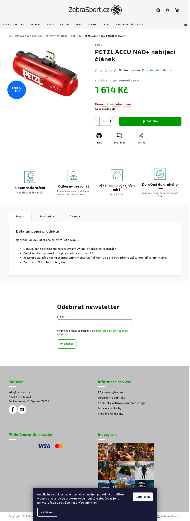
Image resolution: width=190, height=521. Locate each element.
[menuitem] (13, 24)
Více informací (88, 503)
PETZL (98, 45)
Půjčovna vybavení (111, 392)
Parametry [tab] (47, 216)
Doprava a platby (109, 408)
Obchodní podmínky (111, 398)
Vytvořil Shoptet (171, 516)
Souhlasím (143, 497)
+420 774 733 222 (20, 397)
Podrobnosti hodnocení (158, 70)
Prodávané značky (110, 414)
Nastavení (47, 512)
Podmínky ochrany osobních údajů (121, 403)
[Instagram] (22, 409)
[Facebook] (13, 409)
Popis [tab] (20, 216)
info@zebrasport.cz (22, 392)
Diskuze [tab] (75, 216)
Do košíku (152, 121)
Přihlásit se (66, 344)
